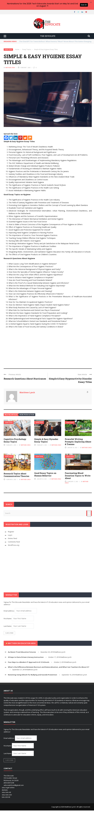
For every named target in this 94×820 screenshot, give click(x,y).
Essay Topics (8, 49)
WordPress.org (13, 545)
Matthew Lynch (10, 67)
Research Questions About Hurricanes (25, 378)
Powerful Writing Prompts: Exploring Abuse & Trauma (78, 441)
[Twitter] (11, 138)
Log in (10, 535)
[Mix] (30, 138)
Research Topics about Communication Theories (16, 474)
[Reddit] (25, 138)
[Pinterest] (20, 138)
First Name (8, 618)
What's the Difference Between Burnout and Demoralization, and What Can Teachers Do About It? (48, 667)
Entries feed (12, 538)
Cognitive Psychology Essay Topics (15, 440)
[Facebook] (6, 138)
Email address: (9, 611)
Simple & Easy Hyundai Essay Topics (46, 440)
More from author (26, 415)
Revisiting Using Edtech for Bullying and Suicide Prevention (32, 675)
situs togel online (8, 787)
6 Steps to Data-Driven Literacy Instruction (26, 657)
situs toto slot (7, 795)
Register (11, 532)
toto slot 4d (6, 797)
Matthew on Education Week (22, 643)
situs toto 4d (6, 792)
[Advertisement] (48, 346)
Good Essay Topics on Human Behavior (45, 474)
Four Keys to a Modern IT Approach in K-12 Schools (28, 662)
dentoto (5, 790)
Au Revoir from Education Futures (22, 652)
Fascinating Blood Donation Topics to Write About (77, 475)
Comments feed (14, 542)
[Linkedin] (15, 138)
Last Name (8, 626)
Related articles (11, 415)
